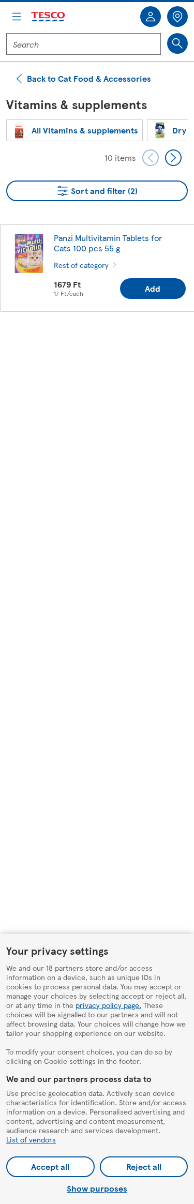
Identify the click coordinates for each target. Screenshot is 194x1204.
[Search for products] (177, 43)
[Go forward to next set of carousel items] (173, 157)
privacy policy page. (108, 1005)
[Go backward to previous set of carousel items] (150, 157)
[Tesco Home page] (48, 17)
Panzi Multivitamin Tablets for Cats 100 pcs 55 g (108, 243)
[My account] (150, 16)
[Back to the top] (102, 345)
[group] (74, 130)
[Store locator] (177, 16)
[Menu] (16, 16)
